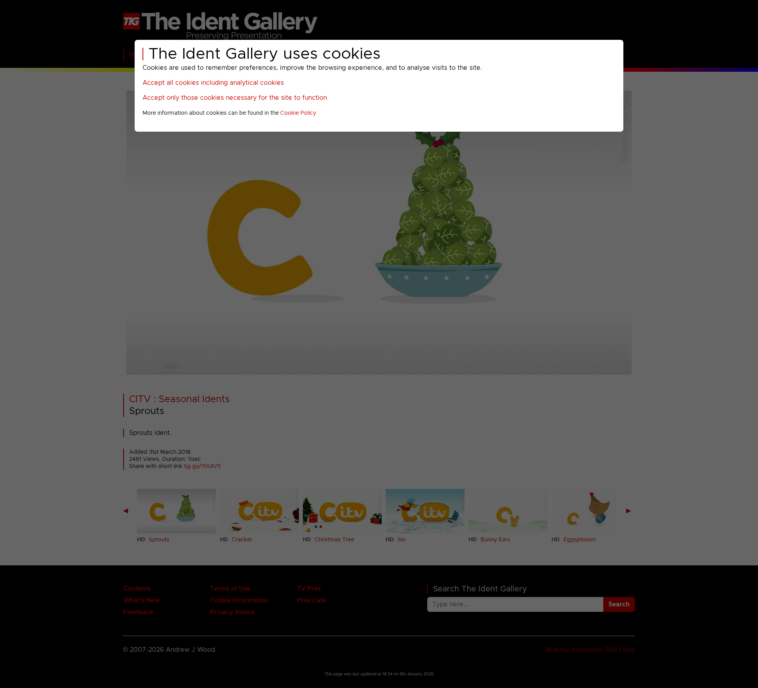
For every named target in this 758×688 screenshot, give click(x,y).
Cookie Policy (298, 113)
